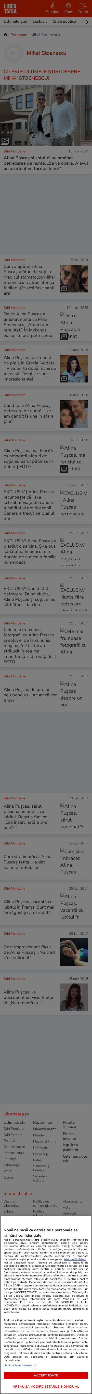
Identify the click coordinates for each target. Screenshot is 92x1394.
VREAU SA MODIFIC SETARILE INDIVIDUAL (46, 1386)
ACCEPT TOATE (46, 1375)
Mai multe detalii (75, 1259)
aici (80, 1289)
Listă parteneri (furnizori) (20, 1365)
